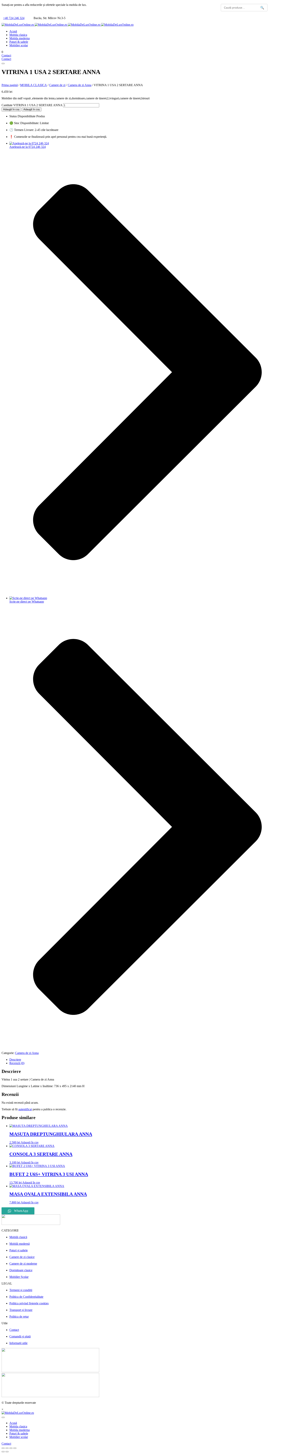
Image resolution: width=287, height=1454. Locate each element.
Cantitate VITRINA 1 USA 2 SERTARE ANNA (32, 105)
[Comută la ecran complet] (7, 1448)
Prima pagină (10, 85)
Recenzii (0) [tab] (16, 1063)
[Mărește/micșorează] (3, 1448)
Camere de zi (57, 85)
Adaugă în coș (11, 109)
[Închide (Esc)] (14, 1448)
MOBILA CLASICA (33, 85)
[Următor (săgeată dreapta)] (7, 1451)
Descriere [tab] (15, 1059)
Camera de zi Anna (79, 85)
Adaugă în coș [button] (29, 1142)
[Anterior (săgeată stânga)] (3, 1451)
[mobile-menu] (3, 63)
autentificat (25, 1109)
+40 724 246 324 (13, 18)
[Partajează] (10, 1448)
